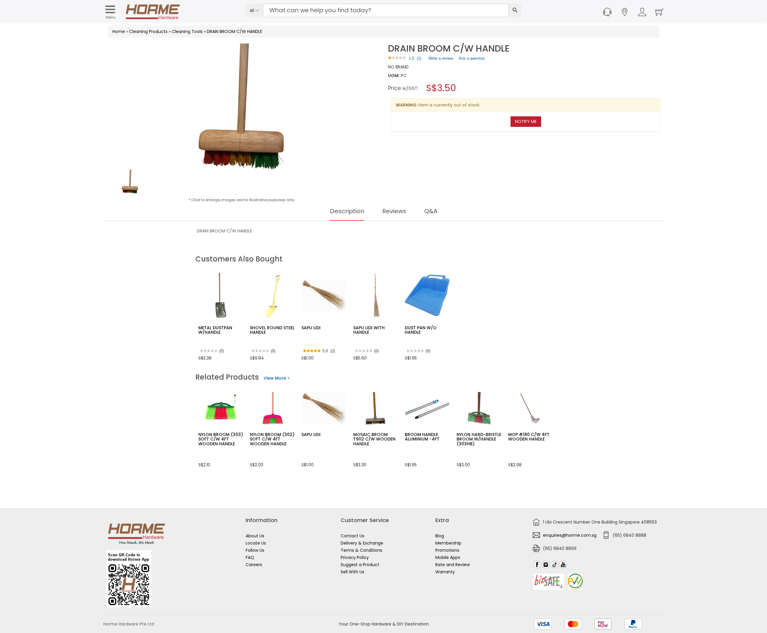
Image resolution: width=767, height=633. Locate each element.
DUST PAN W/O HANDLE (421, 330)
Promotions (447, 550)
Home (118, 31)
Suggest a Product (360, 565)
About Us (255, 536)
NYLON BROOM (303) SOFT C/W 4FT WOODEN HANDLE (220, 439)
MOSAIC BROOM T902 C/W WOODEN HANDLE (374, 439)
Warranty (445, 572)
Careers (254, 565)
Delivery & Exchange (362, 543)
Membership (448, 543)
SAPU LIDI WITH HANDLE (369, 330)
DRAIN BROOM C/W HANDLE (234, 31)
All (252, 10)
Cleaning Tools (187, 31)
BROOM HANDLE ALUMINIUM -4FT (422, 436)
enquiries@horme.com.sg (570, 535)
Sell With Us (352, 572)
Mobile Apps (447, 557)
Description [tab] (347, 211)
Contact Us (352, 536)
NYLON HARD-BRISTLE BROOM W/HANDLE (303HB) (479, 439)
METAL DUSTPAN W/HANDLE (215, 330)
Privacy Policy (355, 557)
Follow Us (255, 550)
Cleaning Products (148, 31)
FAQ (250, 557)
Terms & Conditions (361, 550)
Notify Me (526, 121)
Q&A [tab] (430, 211)
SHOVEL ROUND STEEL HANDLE (272, 330)
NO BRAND (398, 67)
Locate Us (256, 543)
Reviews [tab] (394, 211)
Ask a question (472, 58)
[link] (397, 58)
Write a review (440, 59)
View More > (277, 378)
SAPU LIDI (311, 328)
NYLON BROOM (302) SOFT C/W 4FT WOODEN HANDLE (272, 439)
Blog (439, 536)
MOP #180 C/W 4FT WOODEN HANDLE (528, 436)
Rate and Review (452, 565)
